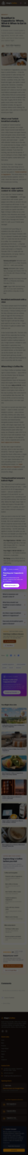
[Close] (24, 568)
